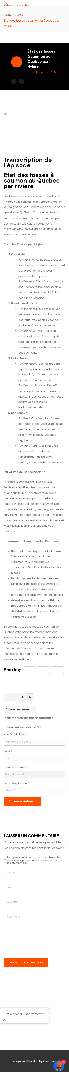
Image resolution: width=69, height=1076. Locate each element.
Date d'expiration (16, 783)
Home (7, 15)
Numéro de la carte (18, 734)
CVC (8, 751)
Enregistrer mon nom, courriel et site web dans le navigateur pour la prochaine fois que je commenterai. (35, 860)
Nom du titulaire (15, 767)
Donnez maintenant (20, 709)
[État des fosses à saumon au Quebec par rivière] (58, 670)
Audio (19, 15)
